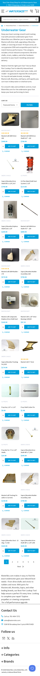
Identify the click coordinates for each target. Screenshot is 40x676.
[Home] (2, 25)
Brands (9, 661)
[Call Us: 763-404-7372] (31, 11)
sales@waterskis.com (12, 620)
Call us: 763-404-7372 (12, 616)
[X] (8, 638)
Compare (7, 151)
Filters (30, 105)
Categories (11, 654)
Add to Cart (12, 146)
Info (6, 648)
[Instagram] (3, 638)
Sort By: (4, 101)
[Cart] (37, 11)
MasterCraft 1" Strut (27, 362)
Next (19, 566)
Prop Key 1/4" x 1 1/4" (8, 407)
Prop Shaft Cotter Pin (28, 407)
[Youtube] (13, 638)
